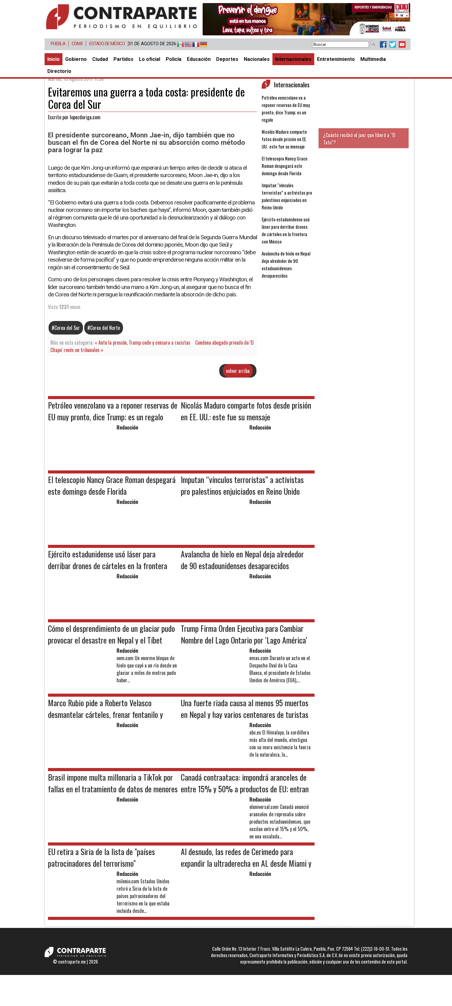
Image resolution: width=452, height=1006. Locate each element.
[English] (185, 45)
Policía (173, 59)
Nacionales (257, 59)
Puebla (58, 43)
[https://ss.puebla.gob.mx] (306, 19)
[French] (193, 45)
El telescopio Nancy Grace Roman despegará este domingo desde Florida (284, 165)
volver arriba (238, 370)
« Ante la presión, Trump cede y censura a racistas (142, 342)
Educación (199, 59)
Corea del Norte (105, 327)
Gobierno (76, 59)
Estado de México (107, 43)
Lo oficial (149, 59)
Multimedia (373, 59)
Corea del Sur (67, 327)
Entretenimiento (336, 59)
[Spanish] (177, 45)
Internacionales (293, 59)
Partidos (123, 59)
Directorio (59, 71)
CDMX (77, 43)
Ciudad (100, 59)
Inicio (53, 59)
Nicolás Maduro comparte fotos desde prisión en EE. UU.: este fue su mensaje (284, 139)
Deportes (227, 59)
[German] (200, 45)
